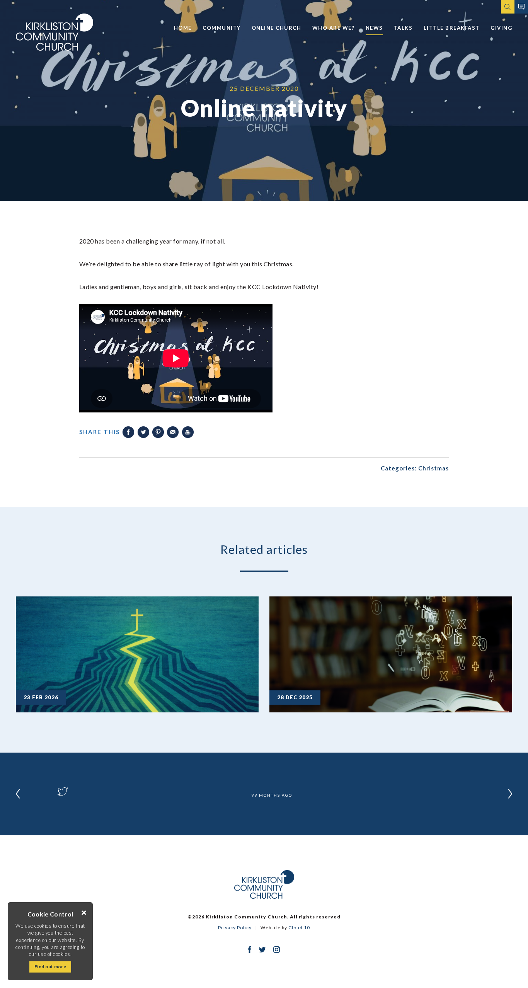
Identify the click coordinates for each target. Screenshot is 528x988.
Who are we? (333, 28)
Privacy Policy (235, 927)
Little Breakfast (452, 28)
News (374, 28)
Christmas (433, 468)
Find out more (50, 966)
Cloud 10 (299, 927)
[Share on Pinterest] (158, 432)
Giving (501, 28)
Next (510, 793)
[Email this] (173, 432)
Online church (276, 28)
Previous (18, 793)
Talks (403, 28)
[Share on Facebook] (128, 432)
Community (222, 28)
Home (183, 28)
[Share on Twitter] (143, 432)
